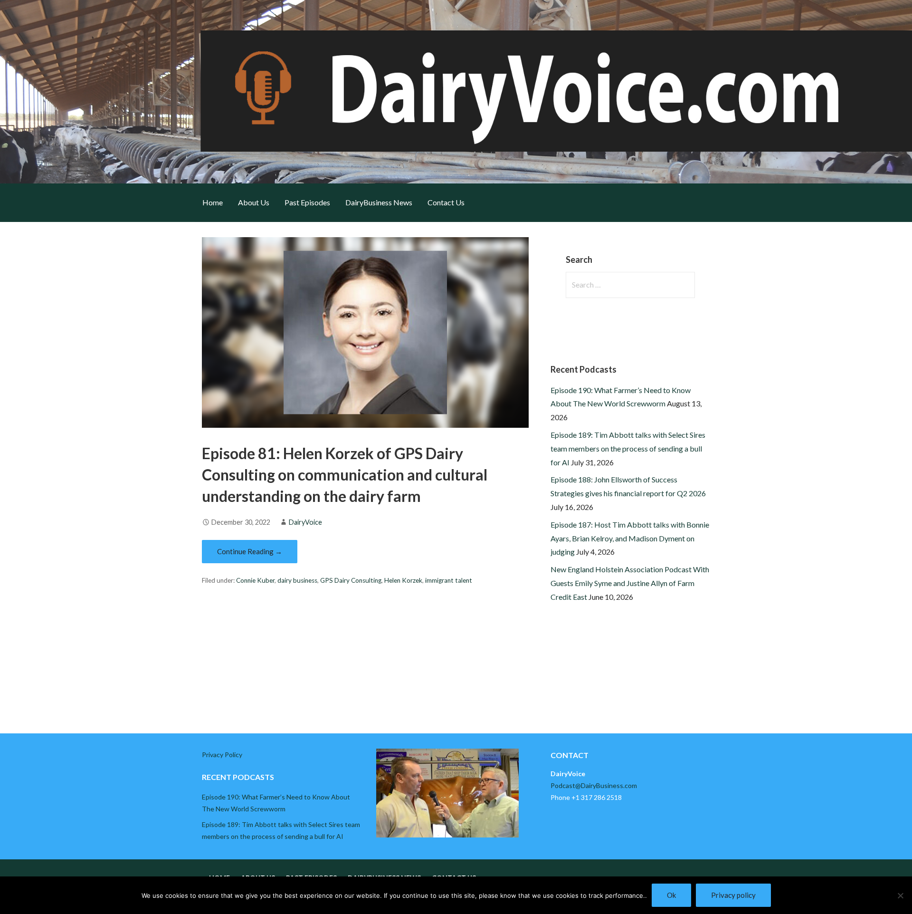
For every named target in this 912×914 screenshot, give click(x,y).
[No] (900, 895)
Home (212, 202)
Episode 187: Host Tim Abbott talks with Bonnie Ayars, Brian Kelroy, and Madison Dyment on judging (630, 538)
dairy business (297, 580)
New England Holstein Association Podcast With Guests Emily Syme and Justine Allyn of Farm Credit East (630, 583)
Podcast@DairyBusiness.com (594, 785)
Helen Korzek (403, 580)
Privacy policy (733, 895)
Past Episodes (307, 202)
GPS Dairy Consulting (350, 580)
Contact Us (446, 202)
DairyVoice (305, 522)
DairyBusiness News (378, 202)
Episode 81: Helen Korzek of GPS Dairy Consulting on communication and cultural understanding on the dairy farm (344, 474)
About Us (253, 202)
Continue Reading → (249, 551)
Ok (671, 895)
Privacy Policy (222, 754)
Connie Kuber (255, 580)
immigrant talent (448, 580)
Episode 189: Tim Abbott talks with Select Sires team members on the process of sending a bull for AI (628, 448)
